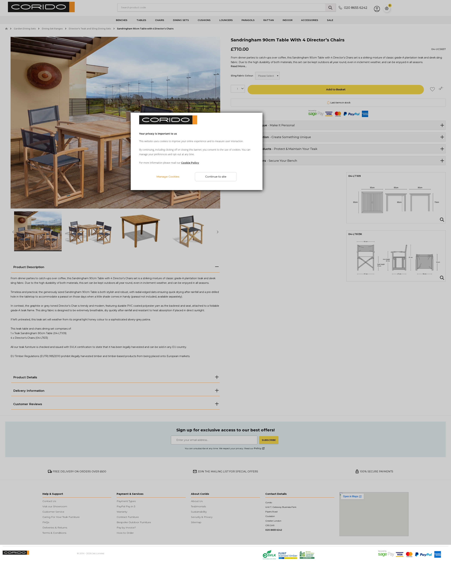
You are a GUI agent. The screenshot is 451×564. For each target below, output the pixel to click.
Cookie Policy (190, 163)
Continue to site (216, 176)
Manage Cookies (167, 176)
